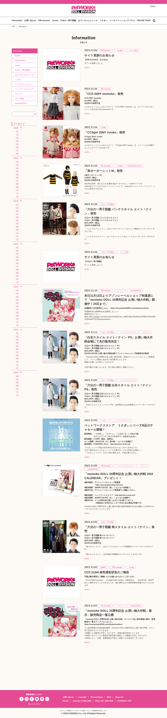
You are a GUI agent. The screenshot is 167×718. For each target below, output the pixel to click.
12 (17, 196)
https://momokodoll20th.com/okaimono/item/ (130, 308)
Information (17, 20)
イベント (17, 94)
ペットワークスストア (23, 89)
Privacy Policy (97, 697)
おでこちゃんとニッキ (88, 20)
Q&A (109, 697)
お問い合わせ (30, 20)
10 (17, 190)
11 (17, 193)
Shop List (119, 697)
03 (17, 138)
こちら (105, 308)
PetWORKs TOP (124, 701)
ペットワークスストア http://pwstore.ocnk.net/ (115, 495)
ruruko (55, 20)
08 (17, 153)
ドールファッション (22, 84)
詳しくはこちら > (34, 704)
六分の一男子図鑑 (68, 20)
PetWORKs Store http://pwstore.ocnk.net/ (112, 444)
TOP (13, 26)
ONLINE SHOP (144, 20)
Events (66, 701)
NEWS (16, 56)
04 (17, 141)
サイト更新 (18, 98)
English (152, 6)
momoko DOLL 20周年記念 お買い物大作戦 (104, 619)
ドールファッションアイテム (122, 20)
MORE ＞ (87, 68)
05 (17, 144)
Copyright (82, 697)
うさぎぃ (104, 20)
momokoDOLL (20, 103)
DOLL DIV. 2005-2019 (104, 701)
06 (17, 147)
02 (17, 134)
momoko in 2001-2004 (82, 701)
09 (17, 187)
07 (17, 150)
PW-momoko (44, 20)
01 (17, 131)
